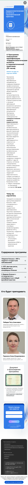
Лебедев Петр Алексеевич (12, 322)
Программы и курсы (9, 442)
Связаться (14, 421)
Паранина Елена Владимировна (14, 356)
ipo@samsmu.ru (10, 471)
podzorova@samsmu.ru (11, 472)
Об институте (7, 452)
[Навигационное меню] (25, 2)
